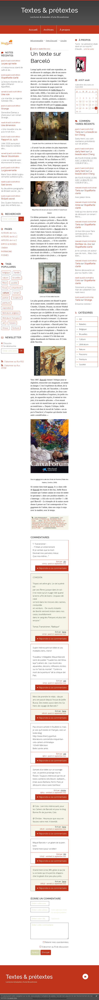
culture (5, 292)
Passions (53, 519)
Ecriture (16, 328)
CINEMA (4, 248)
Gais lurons (6, 184)
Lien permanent (40, 518)
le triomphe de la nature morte (48, 522)
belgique (6, 272)
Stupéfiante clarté (9, 77)
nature (5, 277)
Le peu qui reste (8, 63)
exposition (7, 308)
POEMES (5, 255)
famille (17, 272)
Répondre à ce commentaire (53, 568)
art (3, 323)
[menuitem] (33, 29)
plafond (38, 479)
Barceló (34, 162)
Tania (64, 632)
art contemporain (54, 521)
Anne (77, 205)
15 (96, 101)
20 (90, 105)
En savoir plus (12, 998)
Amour (5, 328)
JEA (64, 562)
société (14, 282)
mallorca (54, 525)
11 (83, 101)
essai (59, 522)
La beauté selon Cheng (84, 153)
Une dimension (8, 125)
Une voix (5, 94)
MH (64, 854)
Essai (4, 287)
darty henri (80, 151)
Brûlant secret (8, 198)
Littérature (44, 519)
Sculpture (17, 297)
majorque (45, 525)
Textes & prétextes (49, 10)
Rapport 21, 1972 (9, 139)
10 (80, 101)
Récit (4, 282)
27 (90, 108)
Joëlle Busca (56, 90)
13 (90, 101)
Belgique (83, 329)
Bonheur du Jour (83, 244)
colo (64, 681)
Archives (48, 29)
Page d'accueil (51, 40)
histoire (12, 323)
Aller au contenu (8, 2)
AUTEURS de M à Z (9, 236)
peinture (6, 302)
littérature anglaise (10, 313)
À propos (65, 29)
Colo (77, 280)
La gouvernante (8, 170)
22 (96, 105)
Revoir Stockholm (10, 156)
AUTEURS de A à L (9, 233)
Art (61, 518)
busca (46, 522)
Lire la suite (89, 49)
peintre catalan (61, 105)
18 (83, 105)
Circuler (63, 40)
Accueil (33, 29)
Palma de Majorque (56, 108)
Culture (35, 519)
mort (47, 526)
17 (80, 105)
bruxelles (17, 277)
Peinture (83, 359)
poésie (5, 297)
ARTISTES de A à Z (9, 240)
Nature (82, 349)
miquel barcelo (38, 526)
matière (62, 525)
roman (16, 292)
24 (80, 108)
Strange (5, 108)
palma (52, 526)
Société (82, 364)
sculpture (36, 528)
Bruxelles (83, 334)
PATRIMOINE (6, 251)
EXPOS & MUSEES (9, 244)
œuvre (50, 487)
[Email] (85, 976)
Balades (82, 324)
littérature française (11, 318)
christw (63, 790)
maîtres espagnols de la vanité (43, 249)
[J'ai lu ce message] (96, 996)
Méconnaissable (36, 40)
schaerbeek (16, 287)
